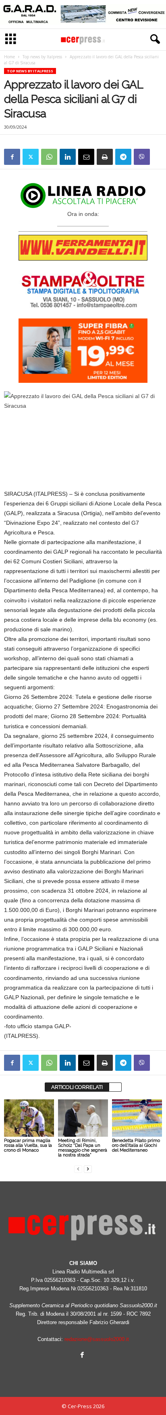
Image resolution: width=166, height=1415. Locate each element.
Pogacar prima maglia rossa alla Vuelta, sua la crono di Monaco (28, 1145)
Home (9, 57)
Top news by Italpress (42, 57)
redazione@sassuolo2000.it (96, 1339)
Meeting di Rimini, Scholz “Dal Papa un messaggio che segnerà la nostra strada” (82, 1148)
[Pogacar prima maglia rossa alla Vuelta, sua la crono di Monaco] (29, 1118)
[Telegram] (123, 157)
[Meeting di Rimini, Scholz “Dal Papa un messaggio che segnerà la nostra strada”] (83, 1118)
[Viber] (142, 157)
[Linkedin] (68, 157)
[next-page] (88, 1168)
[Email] (86, 157)
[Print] (105, 157)
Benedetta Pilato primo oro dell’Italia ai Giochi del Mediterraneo (136, 1145)
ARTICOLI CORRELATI (77, 1087)
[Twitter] (31, 157)
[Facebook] (12, 157)
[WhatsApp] (49, 157)
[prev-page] (78, 1168)
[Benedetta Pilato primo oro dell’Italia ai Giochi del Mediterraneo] (137, 1118)
